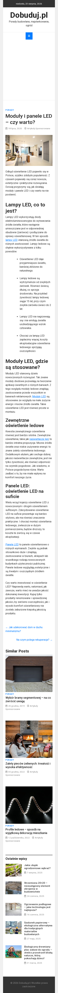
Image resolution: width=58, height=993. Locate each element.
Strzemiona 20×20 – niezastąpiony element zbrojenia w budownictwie (37, 887)
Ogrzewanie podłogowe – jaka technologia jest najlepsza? (37, 907)
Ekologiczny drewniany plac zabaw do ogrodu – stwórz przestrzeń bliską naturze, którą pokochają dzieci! (38, 952)
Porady (9, 110)
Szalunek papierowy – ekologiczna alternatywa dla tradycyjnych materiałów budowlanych (38, 928)
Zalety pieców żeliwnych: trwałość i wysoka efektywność (27, 765)
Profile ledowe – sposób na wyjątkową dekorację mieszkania (26, 831)
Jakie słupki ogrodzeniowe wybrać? (37, 867)
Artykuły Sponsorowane (38, 128)
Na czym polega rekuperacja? (34, 639)
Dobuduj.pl (29, 15)
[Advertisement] (29, 70)
